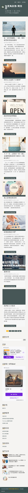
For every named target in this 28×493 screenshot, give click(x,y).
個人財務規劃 (5, 433)
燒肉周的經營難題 (10, 116)
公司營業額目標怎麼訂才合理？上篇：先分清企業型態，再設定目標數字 (16, 472)
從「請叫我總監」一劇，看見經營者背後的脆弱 (14, 39)
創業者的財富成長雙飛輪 (8, 418)
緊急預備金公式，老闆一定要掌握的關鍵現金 (16, 466)
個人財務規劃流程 (10, 197)
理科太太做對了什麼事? (12, 80)
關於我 (19, 2)
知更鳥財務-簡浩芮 (13, 7)
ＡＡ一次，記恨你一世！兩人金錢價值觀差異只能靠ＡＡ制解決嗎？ (14, 155)
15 (15, 331)
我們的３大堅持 (9, 306)
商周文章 (4, 416)
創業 (5, 23)
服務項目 (7, 271)
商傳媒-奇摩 (5, 423)
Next (19, 331)
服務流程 (4, 436)
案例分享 (4, 438)
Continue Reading (10, 60)
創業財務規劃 (5, 431)
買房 (5, 100)
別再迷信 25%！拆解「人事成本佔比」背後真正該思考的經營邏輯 (17, 455)
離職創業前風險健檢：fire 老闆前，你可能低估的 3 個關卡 (17, 460)
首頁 (15, 2)
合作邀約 (24, 2)
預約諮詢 (4, 446)
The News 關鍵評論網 (7, 421)
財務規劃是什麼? (10, 232)
